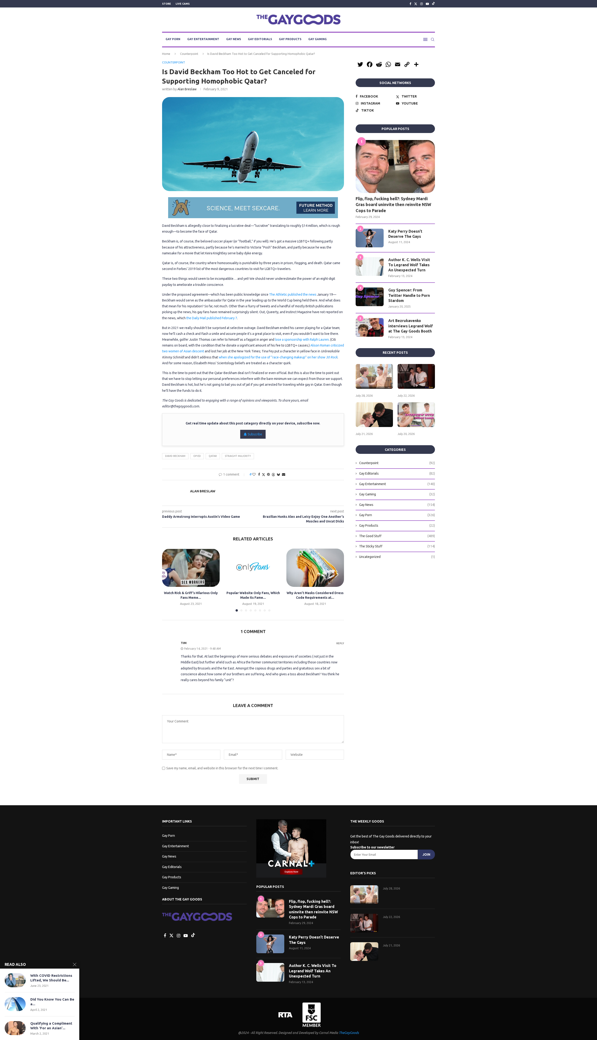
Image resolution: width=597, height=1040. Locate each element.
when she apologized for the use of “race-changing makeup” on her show (278, 357)
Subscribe (254, 434)
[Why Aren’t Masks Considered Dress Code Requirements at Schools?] (315, 568)
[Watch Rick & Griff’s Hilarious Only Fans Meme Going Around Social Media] (191, 568)
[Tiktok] (433, 3)
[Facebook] (410, 3)
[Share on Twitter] (263, 474)
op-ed (197, 456)
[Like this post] (254, 474)
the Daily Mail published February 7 (211, 318)
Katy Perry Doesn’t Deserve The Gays (405, 233)
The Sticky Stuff (397, 546)
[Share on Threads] (273, 474)
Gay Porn (173, 39)
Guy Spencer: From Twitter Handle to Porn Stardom (409, 295)
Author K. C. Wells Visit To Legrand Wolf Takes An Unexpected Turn (409, 265)
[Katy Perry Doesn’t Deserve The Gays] (370, 238)
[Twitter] (415, 3)
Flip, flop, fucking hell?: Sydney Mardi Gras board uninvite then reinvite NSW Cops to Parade (393, 204)
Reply (340, 643)
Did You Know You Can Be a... (52, 1001)
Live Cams (183, 3)
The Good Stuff (397, 536)
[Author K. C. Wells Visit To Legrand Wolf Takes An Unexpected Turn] (370, 266)
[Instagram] (421, 3)
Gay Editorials (260, 39)
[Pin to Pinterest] (268, 474)
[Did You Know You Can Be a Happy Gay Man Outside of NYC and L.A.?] (15, 1004)
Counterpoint (189, 53)
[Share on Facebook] (259, 474)
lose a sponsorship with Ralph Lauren (302, 339)
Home (166, 53)
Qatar (213, 456)
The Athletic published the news (292, 294)
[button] (168, 580)
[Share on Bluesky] (278, 474)
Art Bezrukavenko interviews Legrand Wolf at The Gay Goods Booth (410, 326)
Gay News (233, 39)
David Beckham (175, 456)
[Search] (432, 39)
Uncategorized (397, 557)
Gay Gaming (317, 39)
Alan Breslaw (187, 89)
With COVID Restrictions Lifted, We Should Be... (51, 977)
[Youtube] (427, 3)
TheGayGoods (349, 1033)
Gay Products (290, 39)
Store (166, 3)
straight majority (238, 456)
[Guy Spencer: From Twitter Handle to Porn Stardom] (370, 296)
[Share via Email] (283, 474)
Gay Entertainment (203, 39)
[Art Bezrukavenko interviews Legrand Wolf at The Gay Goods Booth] (370, 327)
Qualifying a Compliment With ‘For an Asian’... (51, 1025)
